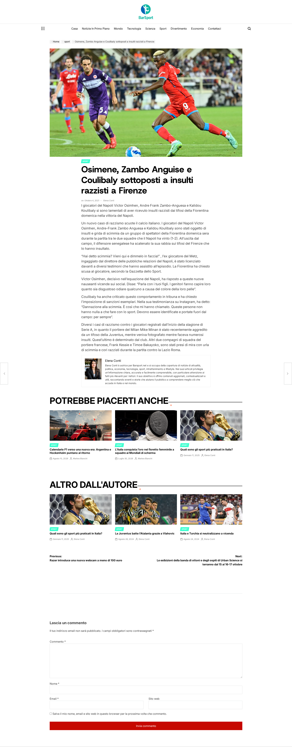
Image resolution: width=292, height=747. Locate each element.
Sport (163, 28)
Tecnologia (134, 28)
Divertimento (179, 28)
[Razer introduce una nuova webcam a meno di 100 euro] (4, 374)
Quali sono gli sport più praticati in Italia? (206, 449)
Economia (197, 28)
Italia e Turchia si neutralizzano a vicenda (207, 533)
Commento (58, 641)
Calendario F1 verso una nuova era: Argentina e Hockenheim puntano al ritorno (80, 451)
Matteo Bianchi (80, 458)
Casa (74, 28)
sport (85, 161)
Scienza (150, 28)
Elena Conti (108, 200)
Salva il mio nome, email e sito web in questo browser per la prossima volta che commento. (110, 713)
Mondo (118, 28)
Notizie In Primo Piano (96, 28)
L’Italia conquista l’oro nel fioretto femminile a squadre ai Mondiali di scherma (144, 451)
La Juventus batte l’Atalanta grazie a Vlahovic (144, 533)
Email (54, 698)
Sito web (154, 698)
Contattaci (214, 28)
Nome (54, 683)
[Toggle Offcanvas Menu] (43, 28)
